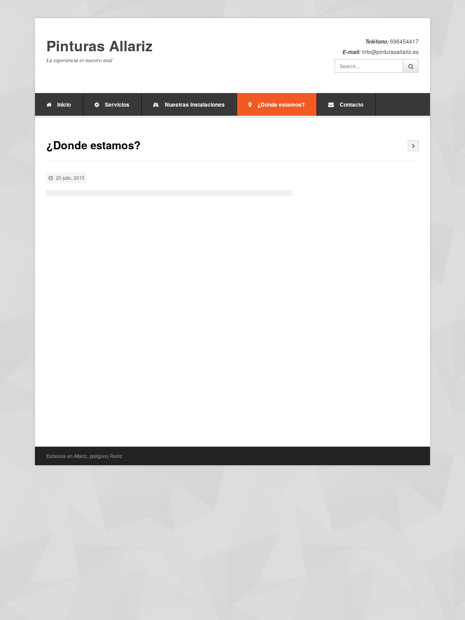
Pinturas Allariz (99, 45)
